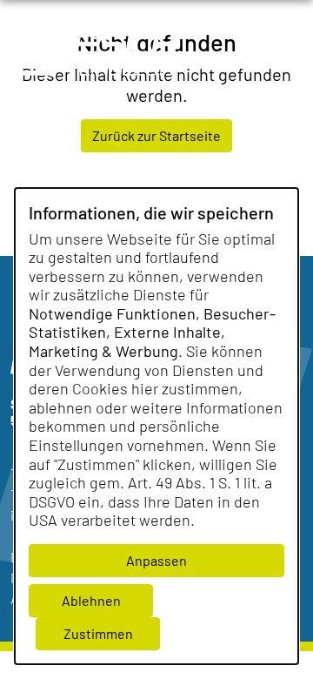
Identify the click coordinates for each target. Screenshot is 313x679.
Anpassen (156, 560)
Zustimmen (98, 633)
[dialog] (156, 426)
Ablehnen (91, 600)
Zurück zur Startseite (156, 135)
